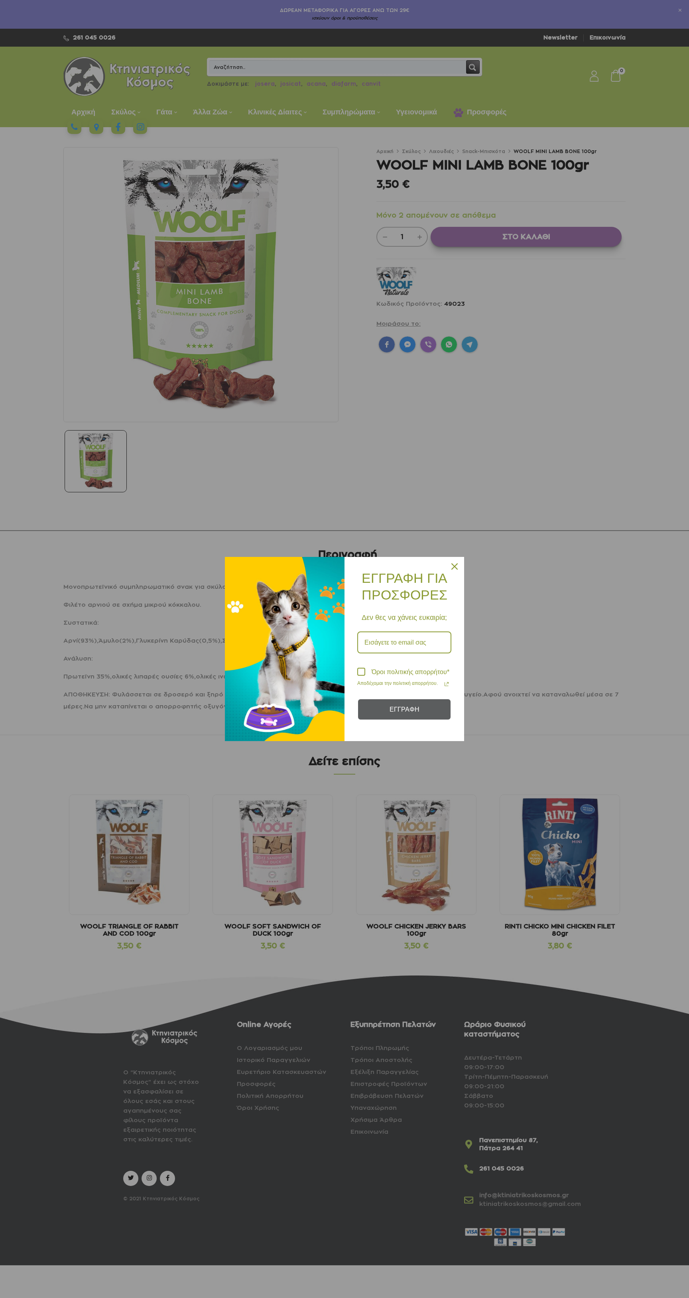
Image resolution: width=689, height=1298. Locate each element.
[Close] (454, 566)
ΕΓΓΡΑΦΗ (404, 709)
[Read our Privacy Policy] (446, 684)
